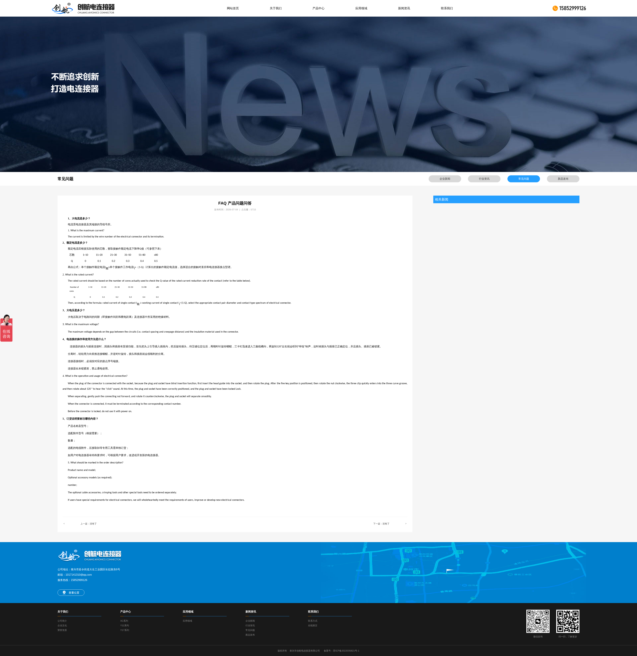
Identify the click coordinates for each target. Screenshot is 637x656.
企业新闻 (250, 620)
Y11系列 (124, 625)
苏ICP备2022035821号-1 (346, 650)
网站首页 (233, 8)
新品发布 (250, 634)
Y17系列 (124, 630)
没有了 (93, 523)
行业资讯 (250, 625)
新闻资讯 (404, 8)
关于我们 (276, 8)
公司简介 (62, 620)
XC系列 (124, 620)
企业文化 (62, 625)
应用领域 (361, 8)
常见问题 (250, 630)
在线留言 (312, 625)
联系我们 (447, 8)
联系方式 (312, 620)
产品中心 (318, 8)
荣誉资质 (62, 630)
